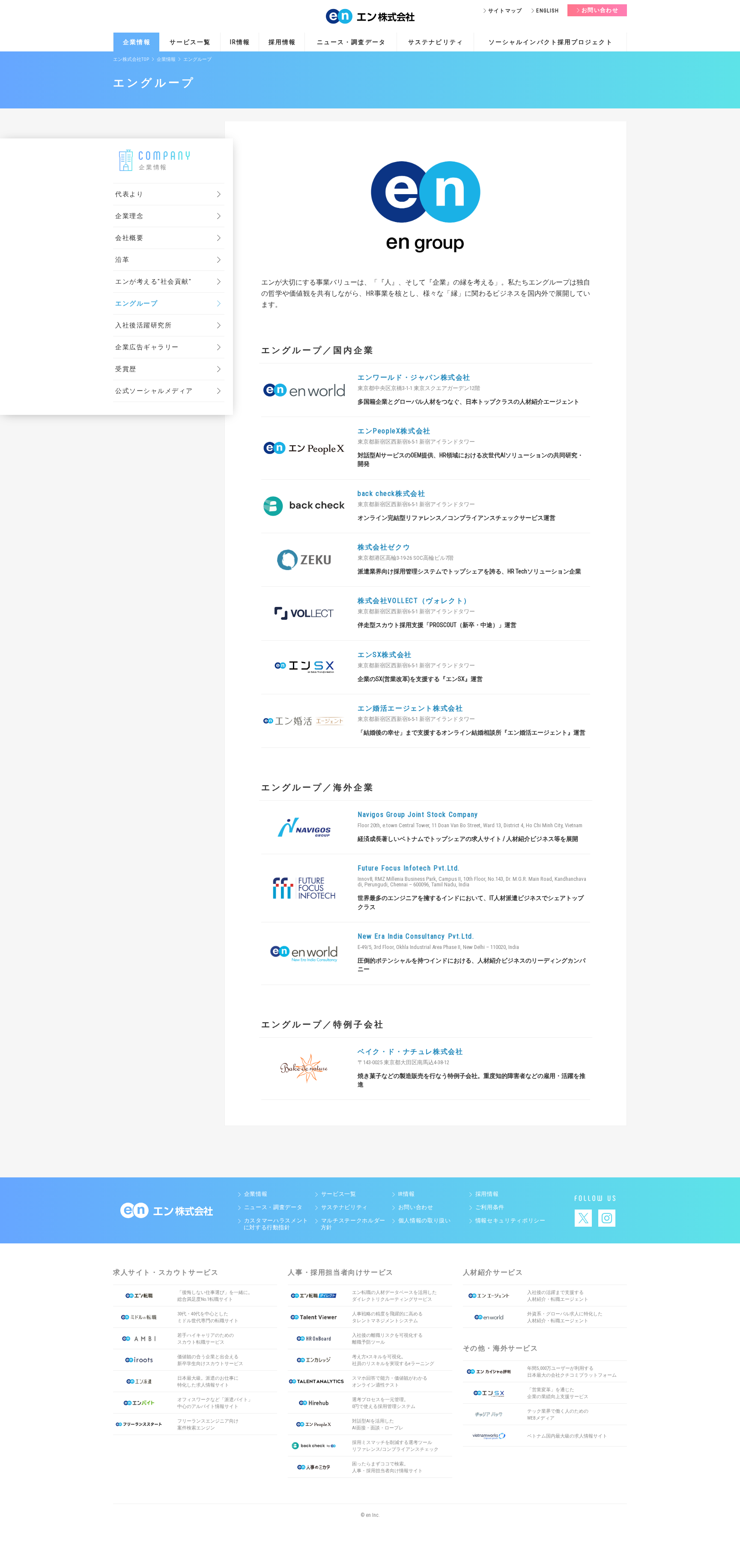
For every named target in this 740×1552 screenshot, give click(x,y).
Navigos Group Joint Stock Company (418, 815)
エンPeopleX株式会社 (394, 431)
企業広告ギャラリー (147, 347)
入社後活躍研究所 (143, 325)
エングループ (136, 303)
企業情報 (136, 42)
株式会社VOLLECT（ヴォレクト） (414, 601)
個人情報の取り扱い (424, 1220)
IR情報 (240, 42)
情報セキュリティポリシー (510, 1220)
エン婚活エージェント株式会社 (410, 708)
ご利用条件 (489, 1207)
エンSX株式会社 (385, 655)
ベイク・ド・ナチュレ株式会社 (410, 1052)
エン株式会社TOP (131, 59)
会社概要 (129, 238)
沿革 (122, 260)
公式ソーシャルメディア (154, 391)
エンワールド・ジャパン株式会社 (414, 377)
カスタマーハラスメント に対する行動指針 (272, 1224)
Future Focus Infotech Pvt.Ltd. (409, 868)
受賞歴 (126, 369)
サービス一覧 (190, 42)
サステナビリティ (435, 42)
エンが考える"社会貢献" (153, 281)
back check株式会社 (391, 493)
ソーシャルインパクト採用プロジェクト (551, 42)
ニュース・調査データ (351, 42)
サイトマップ (505, 11)
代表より (129, 194)
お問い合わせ (600, 10)
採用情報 (282, 42)
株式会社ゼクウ (384, 547)
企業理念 (129, 216)
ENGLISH (547, 11)
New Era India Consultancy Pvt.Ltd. (416, 936)
